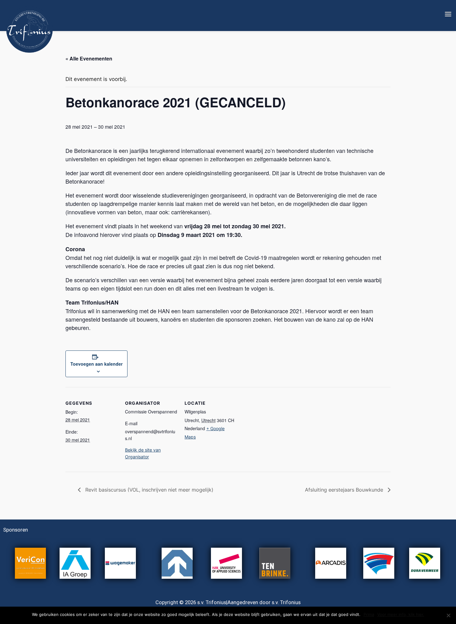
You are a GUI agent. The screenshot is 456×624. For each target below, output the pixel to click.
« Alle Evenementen (88, 58)
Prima (369, 614)
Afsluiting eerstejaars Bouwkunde (345, 490)
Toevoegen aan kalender (96, 364)
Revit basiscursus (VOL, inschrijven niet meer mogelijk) (148, 490)
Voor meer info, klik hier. (400, 614)
